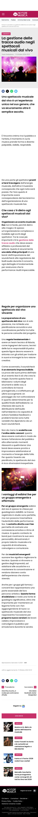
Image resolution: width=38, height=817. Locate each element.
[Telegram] (15, 91)
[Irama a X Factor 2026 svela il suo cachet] (8, 759)
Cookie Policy (17, 801)
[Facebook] (3, 91)
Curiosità (9, 25)
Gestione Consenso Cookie (11, 804)
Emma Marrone (24, 20)
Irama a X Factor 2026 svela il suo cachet (24, 759)
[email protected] (6, 809)
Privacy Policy (6, 801)
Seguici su (17, 706)
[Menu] (3, 14)
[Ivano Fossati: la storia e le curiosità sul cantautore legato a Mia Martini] (8, 743)
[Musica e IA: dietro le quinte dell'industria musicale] (8, 728)
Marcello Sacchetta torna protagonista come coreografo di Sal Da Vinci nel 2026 (23, 776)
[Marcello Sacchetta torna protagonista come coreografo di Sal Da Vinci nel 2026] (8, 774)
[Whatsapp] (11, 91)
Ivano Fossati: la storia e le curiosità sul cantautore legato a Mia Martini (24, 745)
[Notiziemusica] (20, 14)
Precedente (9, 687)
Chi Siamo (5, 799)
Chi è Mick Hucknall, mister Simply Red (30, 693)
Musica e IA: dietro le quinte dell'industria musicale (23, 729)
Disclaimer (23, 799)
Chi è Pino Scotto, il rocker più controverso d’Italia (10, 693)
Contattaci (14, 799)
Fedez (13, 20)
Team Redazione (8, 54)
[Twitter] (7, 91)
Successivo (28, 687)
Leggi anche (19, 716)
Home (3, 25)
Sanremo (5, 20)
